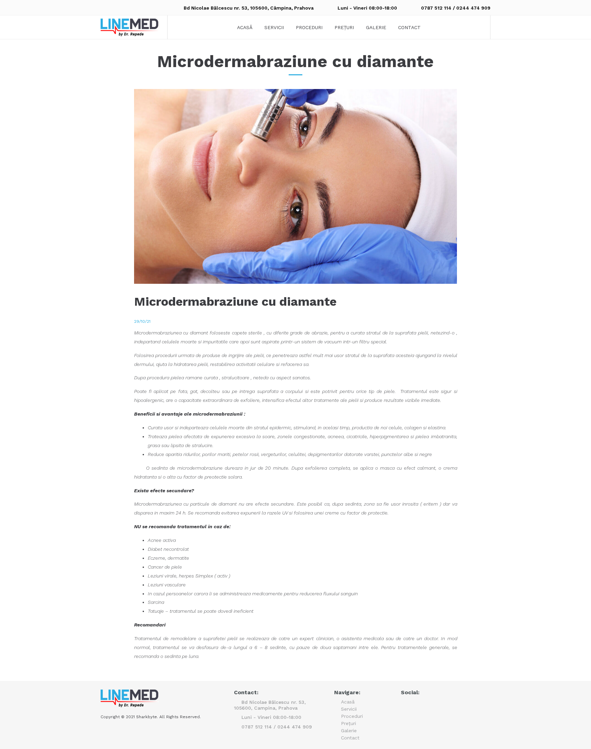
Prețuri (344, 27)
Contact (409, 27)
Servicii (274, 27)
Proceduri (309, 27)
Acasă (244, 27)
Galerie (376, 27)
